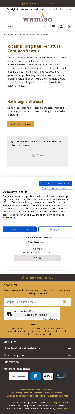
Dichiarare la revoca (58, 395)
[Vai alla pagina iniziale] (37, 17)
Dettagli (37, 257)
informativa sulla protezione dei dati (25, 331)
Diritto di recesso (53, 392)
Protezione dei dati (30, 389)
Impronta (47, 389)
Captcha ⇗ (51, 319)
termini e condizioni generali (37, 334)
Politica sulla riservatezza (57, 188)
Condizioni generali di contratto (26, 392)
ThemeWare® (62, 408)
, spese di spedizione (56, 402)
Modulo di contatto (20, 124)
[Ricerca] (46, 26)
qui (15, 217)
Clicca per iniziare (36, 315)
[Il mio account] (61, 26)
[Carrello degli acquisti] (69, 26)
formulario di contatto (59, 9)
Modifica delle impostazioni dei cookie (26, 395)
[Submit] (64, 302)
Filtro (39, 155)
